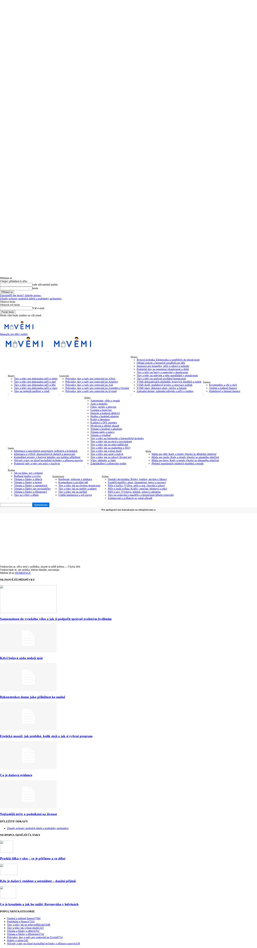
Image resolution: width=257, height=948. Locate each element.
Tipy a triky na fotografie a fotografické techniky (117, 438)
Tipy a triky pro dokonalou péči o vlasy (35, 388)
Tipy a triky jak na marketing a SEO (110, 447)
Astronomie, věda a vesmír (105, 400)
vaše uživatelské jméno (45, 284)
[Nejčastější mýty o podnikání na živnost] (28, 807)
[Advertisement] (128, 538)
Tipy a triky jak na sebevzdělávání (109, 444)
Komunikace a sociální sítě (73, 482)
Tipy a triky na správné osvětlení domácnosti (161, 378)
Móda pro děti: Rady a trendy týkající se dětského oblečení (184, 454)
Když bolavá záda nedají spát (21, 658)
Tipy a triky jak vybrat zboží (106, 450)
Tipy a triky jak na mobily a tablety (77, 488)
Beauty (11, 375)
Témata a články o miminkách (30, 485)
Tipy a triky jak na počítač (72, 491)
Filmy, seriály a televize (103, 406)
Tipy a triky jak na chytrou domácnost (79, 485)
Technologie (58, 476)
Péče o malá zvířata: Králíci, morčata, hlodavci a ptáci (137, 488)
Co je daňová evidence (16, 775)
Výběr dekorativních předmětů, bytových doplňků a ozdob (169, 381)
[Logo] (24, 350)
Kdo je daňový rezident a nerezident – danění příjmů (38, 881)
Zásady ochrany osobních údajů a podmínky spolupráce (31, 298)
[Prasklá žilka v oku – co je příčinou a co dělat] (6, 851)
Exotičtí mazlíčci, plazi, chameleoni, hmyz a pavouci (137, 482)
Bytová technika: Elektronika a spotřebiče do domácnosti (168, 359)
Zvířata (105, 476)
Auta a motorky (99, 403)
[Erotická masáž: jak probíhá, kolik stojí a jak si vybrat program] (28, 729)
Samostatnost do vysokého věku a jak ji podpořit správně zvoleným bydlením (56, 619)
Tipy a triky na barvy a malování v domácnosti (162, 372)
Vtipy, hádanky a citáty (103, 460)
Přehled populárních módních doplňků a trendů (178, 463)
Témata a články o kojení (28, 482)
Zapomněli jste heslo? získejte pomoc (20, 295)
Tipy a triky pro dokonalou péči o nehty (36, 378)
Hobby (87, 397)
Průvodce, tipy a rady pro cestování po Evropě (91, 391)
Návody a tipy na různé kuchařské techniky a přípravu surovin (48, 460)
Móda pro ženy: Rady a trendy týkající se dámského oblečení (185, 460)
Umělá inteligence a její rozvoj (75, 494)
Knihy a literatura (100, 419)
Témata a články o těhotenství (30, 491)
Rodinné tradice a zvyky (27, 476)
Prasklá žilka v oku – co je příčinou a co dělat (32, 858)
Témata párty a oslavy (102, 432)
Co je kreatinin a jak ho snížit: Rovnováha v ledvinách (39, 904)
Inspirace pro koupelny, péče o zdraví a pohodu (163, 366)
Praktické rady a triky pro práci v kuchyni (37, 463)
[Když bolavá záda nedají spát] (28, 651)
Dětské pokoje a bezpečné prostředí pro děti (161, 362)
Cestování (64, 375)
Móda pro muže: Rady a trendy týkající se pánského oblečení (185, 457)
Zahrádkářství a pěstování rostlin (108, 463)
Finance (206, 382)
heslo (35, 288)
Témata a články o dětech (28, 479)
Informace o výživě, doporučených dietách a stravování (44, 454)
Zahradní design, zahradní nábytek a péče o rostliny (165, 391)
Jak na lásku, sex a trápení (28, 472)
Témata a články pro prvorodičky (32, 488)
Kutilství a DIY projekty (103, 422)
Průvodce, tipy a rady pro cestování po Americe (91, 381)
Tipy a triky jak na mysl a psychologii (111, 441)
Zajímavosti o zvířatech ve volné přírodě (130, 498)
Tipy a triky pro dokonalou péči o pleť (35, 381)
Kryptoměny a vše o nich (223, 384)
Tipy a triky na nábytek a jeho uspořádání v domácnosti (167, 375)
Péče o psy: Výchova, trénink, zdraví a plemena (134, 491)
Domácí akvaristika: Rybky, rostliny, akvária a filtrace (137, 479)
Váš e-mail (38, 308)
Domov (134, 356)
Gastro (11, 448)
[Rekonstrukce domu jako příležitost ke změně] (28, 690)
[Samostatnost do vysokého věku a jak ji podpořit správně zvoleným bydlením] (28, 612)
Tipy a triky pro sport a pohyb (106, 454)
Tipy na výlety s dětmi (26, 494)
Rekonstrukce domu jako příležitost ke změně (32, 697)
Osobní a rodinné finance (223, 388)
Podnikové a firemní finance (224, 391)
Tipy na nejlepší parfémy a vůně (31, 391)
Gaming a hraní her (101, 410)
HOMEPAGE (23, 572)
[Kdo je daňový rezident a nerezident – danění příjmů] (8, 874)
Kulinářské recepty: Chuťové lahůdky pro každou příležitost (47, 457)
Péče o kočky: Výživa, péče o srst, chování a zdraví (136, 485)
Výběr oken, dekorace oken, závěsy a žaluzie (162, 388)
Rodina (11, 470)
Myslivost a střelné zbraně (104, 425)
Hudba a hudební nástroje (104, 416)
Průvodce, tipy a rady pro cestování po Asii (89, 384)
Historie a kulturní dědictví (105, 413)
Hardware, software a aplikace (75, 479)
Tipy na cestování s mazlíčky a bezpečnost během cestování (141, 494)
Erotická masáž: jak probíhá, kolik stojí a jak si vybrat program (46, 736)
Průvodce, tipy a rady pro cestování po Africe (90, 378)
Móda (148, 451)
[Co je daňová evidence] (28, 768)
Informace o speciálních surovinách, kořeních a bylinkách (45, 450)
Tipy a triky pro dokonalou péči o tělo (35, 384)
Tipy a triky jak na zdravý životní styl (110, 457)
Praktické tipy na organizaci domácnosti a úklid (163, 369)
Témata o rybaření (100, 435)
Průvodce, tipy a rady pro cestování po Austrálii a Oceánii (97, 388)
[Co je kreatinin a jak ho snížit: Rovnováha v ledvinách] (8, 897)
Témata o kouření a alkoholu (106, 428)
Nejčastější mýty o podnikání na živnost (28, 814)
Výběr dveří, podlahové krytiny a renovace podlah (164, 384)
